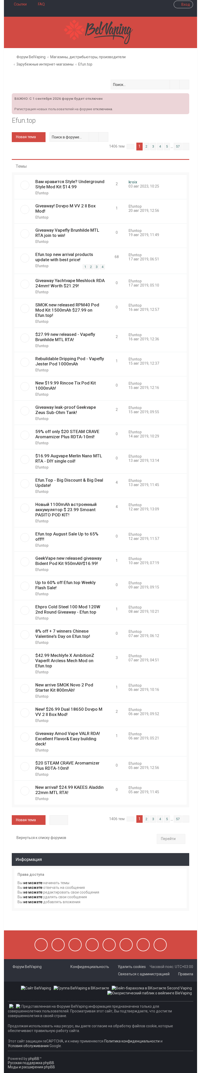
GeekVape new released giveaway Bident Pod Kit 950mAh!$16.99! (68, 561)
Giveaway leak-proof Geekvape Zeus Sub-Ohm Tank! (65, 410)
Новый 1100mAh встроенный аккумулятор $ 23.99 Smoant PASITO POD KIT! (66, 509)
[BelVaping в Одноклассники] (126, 944)
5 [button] (167, 146)
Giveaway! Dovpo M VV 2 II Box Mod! (65, 208)
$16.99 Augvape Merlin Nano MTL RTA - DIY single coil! (68, 458)
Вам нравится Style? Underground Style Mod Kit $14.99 (69, 184)
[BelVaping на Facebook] (75, 944)
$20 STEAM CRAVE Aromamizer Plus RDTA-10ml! (67, 765)
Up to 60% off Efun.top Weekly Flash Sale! (65, 585)
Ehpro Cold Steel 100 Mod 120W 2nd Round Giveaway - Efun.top (67, 609)
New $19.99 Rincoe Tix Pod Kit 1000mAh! (65, 385)
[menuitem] (39, 4)
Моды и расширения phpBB (31, 1067)
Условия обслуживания (28, 1046)
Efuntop (41, 193)
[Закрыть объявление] (185, 96)
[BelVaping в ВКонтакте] (41, 944)
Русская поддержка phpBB (31, 1063)
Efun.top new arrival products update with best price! (64, 257)
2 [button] (146, 146)
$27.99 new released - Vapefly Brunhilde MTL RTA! (65, 337)
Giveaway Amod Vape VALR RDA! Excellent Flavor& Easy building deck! (67, 739)
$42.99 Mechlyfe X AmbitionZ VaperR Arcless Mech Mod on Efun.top (64, 660)
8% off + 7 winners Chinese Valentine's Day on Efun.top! (62, 633)
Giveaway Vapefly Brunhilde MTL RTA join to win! (67, 233)
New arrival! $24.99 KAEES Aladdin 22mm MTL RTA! (69, 790)
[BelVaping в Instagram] (58, 944)
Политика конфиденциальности (132, 1041)
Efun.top (24, 120)
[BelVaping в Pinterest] (92, 944)
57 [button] (178, 146)
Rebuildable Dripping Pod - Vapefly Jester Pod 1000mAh (69, 361)
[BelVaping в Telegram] (160, 944)
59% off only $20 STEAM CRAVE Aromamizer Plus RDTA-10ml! (67, 434)
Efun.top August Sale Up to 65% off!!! (66, 536)
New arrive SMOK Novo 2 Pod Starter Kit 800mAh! (64, 687)
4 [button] (160, 146)
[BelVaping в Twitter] (109, 944)
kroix (133, 182)
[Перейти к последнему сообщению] (139, 182)
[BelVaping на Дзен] (143, 944)
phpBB (33, 1059)
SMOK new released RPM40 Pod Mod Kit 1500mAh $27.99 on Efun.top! (67, 310)
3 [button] (153, 146)
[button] (130, 146)
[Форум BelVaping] (100, 32)
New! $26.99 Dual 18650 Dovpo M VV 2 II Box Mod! (68, 712)
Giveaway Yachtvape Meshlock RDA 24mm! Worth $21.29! (70, 283)
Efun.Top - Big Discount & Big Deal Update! (69, 482)
